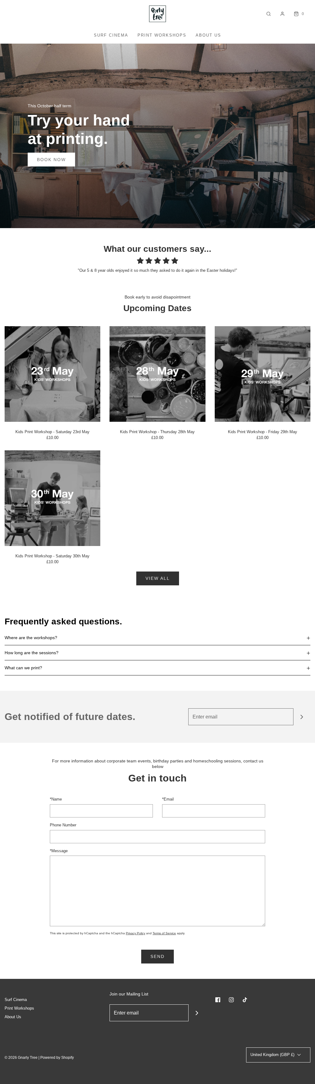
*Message (59, 851)
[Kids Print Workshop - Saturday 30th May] (52, 498)
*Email (168, 799)
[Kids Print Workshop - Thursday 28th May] (157, 373)
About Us (208, 35)
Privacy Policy (135, 933)
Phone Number (63, 825)
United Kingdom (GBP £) (273, 1054)
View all (158, 578)
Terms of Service (164, 933)
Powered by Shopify (57, 1057)
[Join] (301, 716)
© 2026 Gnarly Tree (21, 1057)
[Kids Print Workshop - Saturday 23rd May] (52, 373)
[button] (157, 637)
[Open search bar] (268, 14)
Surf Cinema (111, 35)
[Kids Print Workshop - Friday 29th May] (262, 373)
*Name (56, 799)
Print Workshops (162, 35)
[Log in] (282, 13)
